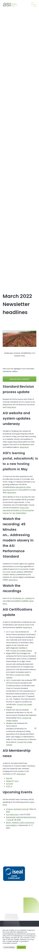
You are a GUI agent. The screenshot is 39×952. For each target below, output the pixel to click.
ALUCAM (9, 784)
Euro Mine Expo (12, 814)
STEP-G (9, 786)
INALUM (9, 778)
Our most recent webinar (13, 572)
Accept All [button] (21, 947)
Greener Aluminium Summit (17, 809)
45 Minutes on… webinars (22, 598)
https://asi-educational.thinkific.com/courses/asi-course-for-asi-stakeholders (18, 510)
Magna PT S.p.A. (12, 781)
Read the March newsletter (19, 379)
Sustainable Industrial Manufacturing (21, 817)
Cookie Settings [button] (9, 947)
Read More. (11, 407)
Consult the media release (21, 650)
